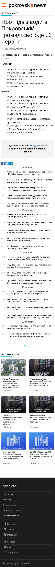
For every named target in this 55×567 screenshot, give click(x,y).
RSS (9, 547)
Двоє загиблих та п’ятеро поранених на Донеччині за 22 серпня (30, 308)
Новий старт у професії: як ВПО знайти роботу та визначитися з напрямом (29, 327)
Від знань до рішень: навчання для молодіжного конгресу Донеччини (28, 231)
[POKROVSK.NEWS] (28, 4)
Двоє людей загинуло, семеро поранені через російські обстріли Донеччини (28, 274)
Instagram (12, 534)
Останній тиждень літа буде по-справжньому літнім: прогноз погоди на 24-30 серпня (27, 292)
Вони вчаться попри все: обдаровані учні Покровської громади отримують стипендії (26, 189)
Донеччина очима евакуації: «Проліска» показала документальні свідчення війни (29, 181)
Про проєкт (8, 494)
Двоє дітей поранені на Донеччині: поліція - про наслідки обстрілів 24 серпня (28, 239)
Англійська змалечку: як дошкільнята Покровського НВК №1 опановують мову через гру (30, 173)
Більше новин (27, 345)
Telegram (35, 145)
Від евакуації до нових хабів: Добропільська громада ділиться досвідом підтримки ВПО (27, 197)
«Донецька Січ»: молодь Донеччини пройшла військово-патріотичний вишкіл (27, 300)
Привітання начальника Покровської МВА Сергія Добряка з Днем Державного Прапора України (29, 316)
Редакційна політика (13, 510)
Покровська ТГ (10, 13)
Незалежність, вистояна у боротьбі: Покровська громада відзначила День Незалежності (28, 258)
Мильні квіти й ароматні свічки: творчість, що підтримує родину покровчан (27, 215)
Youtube (11, 541)
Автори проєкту (11, 505)
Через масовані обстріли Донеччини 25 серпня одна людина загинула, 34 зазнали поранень (28, 205)
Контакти (7, 499)
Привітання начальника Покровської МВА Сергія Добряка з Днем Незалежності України (29, 282)
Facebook (11, 523)
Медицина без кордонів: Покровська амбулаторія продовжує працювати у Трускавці (29, 223)
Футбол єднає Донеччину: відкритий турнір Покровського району (26, 247)
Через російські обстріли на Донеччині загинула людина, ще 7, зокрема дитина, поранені (29, 335)
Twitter (11, 529)
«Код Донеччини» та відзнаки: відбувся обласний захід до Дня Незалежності (29, 266)
